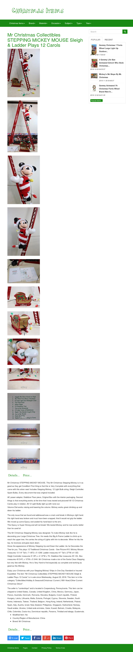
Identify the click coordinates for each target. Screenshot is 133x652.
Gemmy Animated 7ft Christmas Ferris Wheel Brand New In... (109, 88)
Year (88, 23)
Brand (31, 23)
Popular (95, 39)
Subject (68, 23)
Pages (25, 648)
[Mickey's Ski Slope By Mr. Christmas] (94, 76)
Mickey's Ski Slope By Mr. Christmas (110, 76)
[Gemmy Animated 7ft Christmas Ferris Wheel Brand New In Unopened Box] (94, 88)
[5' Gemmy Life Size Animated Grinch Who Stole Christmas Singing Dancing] (94, 62)
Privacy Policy (46, 648)
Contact (34, 648)
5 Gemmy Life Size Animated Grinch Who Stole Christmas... (111, 62)
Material (42, 23)
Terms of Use (60, 648)
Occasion (55, 23)
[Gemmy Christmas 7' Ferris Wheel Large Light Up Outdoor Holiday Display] (94, 47)
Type (79, 23)
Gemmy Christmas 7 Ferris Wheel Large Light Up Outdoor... (110, 48)
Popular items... (96, 100)
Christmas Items (16, 23)
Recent (109, 39)
